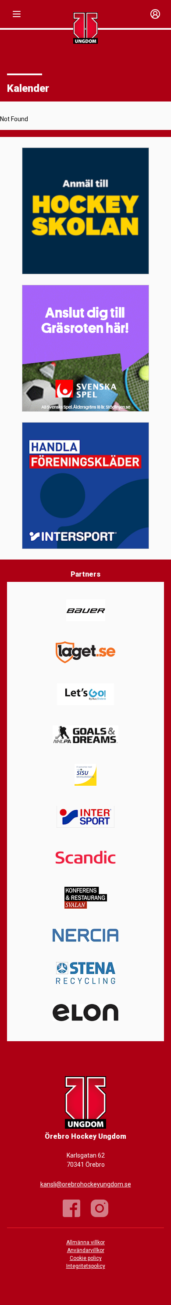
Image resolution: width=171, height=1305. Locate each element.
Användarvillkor (85, 1250)
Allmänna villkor (85, 1242)
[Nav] (17, 14)
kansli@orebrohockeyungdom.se (85, 1184)
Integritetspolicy (85, 1266)
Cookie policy (86, 1258)
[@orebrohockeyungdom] (99, 1208)
